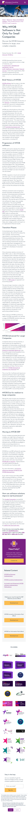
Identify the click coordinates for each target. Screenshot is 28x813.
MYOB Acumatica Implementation (13, 580)
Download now (14, 603)
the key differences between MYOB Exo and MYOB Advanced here (12, 470)
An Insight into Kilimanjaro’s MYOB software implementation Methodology (13, 585)
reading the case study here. (12, 525)
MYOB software (6, 83)
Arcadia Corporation (10, 499)
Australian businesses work (12, 127)
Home (3, 20)
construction (7, 65)
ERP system (12, 280)
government (15, 69)
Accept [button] (10, 810)
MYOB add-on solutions (8, 461)
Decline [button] (17, 810)
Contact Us (14, 560)
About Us (9, 20)
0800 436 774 (16, 534)
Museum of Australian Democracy (11, 350)
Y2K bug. (6, 102)
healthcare (9, 69)
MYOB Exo (10, 54)
